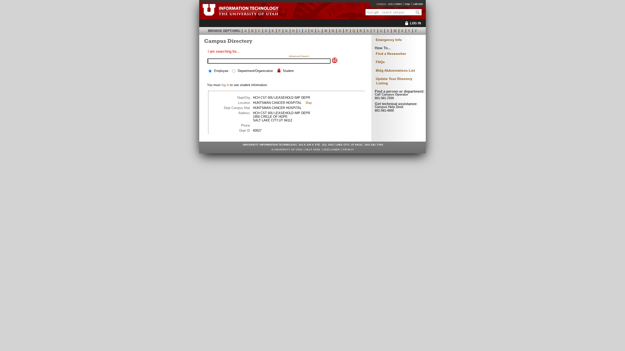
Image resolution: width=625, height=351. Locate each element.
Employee (221, 71)
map (407, 3)
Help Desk (313, 149)
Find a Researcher (391, 54)
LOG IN (415, 23)
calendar (418, 3)
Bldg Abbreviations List (395, 70)
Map (309, 103)
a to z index (395, 3)
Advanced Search (299, 56)
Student (288, 71)
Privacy (348, 149)
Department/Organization (255, 71)
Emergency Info (389, 40)
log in (225, 85)
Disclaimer (331, 149)
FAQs (380, 62)
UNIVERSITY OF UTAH (288, 149)
